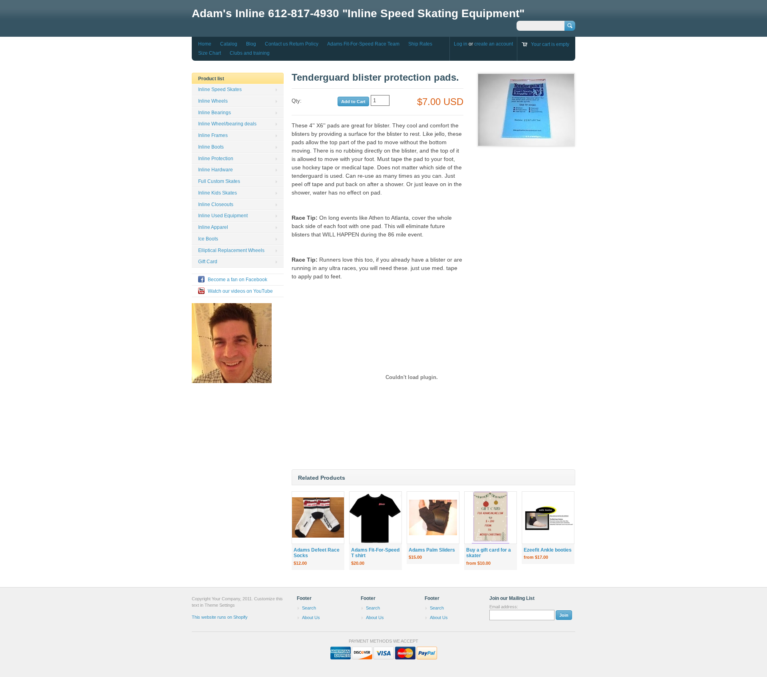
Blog (251, 44)
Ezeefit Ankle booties (548, 550)
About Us (311, 617)
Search (309, 608)
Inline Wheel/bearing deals (227, 124)
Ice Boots (208, 239)
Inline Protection (215, 158)
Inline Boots (211, 147)
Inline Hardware (215, 170)
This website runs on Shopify (220, 617)
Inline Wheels (213, 101)
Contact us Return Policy (291, 44)
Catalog (228, 44)
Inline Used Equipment (223, 215)
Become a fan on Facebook (237, 279)
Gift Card (207, 261)
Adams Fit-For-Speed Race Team (363, 44)
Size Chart (209, 53)
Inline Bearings (214, 112)
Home (204, 44)
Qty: (297, 101)
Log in (460, 44)
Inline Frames (213, 135)
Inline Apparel (213, 227)
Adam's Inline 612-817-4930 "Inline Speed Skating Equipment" (358, 13)
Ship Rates (420, 44)
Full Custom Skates (219, 181)
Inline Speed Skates (220, 89)
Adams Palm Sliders (432, 550)
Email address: (503, 606)
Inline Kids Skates (217, 193)
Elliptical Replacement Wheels (231, 250)
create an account (493, 44)
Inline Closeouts (215, 204)
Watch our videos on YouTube (240, 291)
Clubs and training (250, 53)
